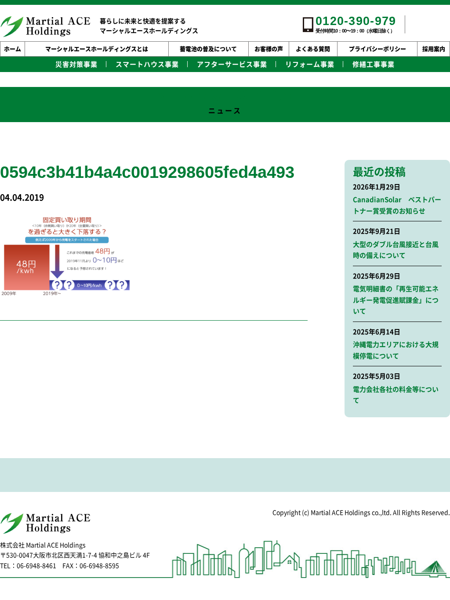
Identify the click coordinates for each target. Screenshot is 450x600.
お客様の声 (268, 49)
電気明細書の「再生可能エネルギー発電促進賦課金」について (396, 300)
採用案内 (433, 49)
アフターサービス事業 (232, 64)
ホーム (12, 49)
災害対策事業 (76, 64)
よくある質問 (313, 49)
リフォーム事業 (309, 64)
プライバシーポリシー (377, 49)
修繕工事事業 (373, 64)
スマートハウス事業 (147, 64)
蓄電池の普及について (208, 49)
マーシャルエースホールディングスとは (96, 49)
